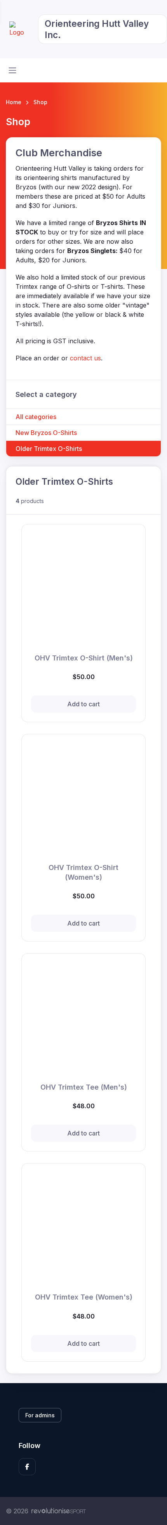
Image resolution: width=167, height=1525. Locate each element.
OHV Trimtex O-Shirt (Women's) (83, 872)
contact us (85, 358)
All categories (36, 417)
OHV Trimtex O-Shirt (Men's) (84, 658)
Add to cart (83, 704)
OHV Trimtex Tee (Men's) (83, 1087)
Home (13, 102)
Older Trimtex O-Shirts (49, 448)
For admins (40, 1415)
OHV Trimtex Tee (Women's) (83, 1297)
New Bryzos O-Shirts (46, 433)
